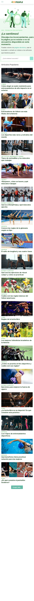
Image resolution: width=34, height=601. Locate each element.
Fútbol (3, 109)
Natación (4, 455)
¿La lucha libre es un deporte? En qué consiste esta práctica (16, 411)
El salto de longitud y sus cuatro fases (16, 251)
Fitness (3, 84)
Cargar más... (17, 487)
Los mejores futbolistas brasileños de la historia (16, 341)
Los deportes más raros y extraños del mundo (16, 136)
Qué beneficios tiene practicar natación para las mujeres (13, 458)
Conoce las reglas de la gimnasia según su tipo (14, 229)
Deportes (4, 133)
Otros (3, 317)
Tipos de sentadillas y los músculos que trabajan (15, 159)
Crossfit (4, 179)
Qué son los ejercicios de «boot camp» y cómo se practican (14, 274)
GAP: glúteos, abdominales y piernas (12, 156)
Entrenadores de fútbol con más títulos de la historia (14, 113)
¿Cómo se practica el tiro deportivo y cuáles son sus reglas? (16, 365)
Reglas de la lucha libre (10, 319)
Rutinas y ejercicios (7, 203)
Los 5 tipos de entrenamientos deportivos (13, 435)
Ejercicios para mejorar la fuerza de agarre (15, 388)
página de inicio (20, 47)
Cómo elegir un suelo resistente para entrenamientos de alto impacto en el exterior (16, 88)
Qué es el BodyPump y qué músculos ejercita (16, 206)
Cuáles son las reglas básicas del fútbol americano (14, 297)
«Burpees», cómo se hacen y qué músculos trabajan (14, 182)
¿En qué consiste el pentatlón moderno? (13, 481)
